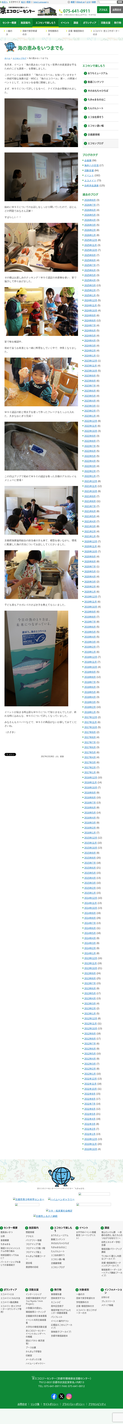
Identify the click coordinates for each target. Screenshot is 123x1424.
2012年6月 (90, 1048)
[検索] (107, 2)
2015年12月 (90, 838)
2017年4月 (90, 757)
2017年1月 (90, 772)
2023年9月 (90, 375)
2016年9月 (90, 792)
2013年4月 (90, 998)
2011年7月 (90, 1104)
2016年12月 (90, 777)
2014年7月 (90, 923)
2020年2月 (90, 586)
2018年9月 (90, 672)
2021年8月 (90, 501)
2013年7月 (90, 983)
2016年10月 (90, 787)
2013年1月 (90, 1013)
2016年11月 (90, 782)
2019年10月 (90, 607)
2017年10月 (90, 727)
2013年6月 (90, 988)
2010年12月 (90, 1139)
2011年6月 (90, 1109)
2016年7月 (90, 802)
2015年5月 (90, 873)
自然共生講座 (91, 185)
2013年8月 (90, 978)
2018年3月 (90, 702)
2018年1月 (90, 712)
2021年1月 (90, 536)
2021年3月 (90, 526)
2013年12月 (90, 958)
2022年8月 (90, 441)
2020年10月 (90, 551)
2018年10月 (90, 667)
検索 (120, 2)
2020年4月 (90, 576)
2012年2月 (90, 1068)
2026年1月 (90, 235)
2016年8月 (90, 797)
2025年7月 (90, 265)
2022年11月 (90, 426)
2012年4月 (90, 1058)
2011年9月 (90, 1094)
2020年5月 (90, 571)
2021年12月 (90, 481)
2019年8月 (90, 617)
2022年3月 (90, 466)
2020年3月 (90, 581)
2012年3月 (90, 1064)
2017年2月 (90, 767)
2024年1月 (90, 355)
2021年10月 (90, 491)
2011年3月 (90, 1124)
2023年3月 (90, 406)
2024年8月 (90, 320)
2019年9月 (90, 611)
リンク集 (35, 1404)
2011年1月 (90, 1134)
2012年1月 (90, 1074)
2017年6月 (90, 747)
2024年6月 (90, 330)
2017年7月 (90, 742)
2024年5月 (90, 335)
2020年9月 (90, 556)
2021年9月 (90, 496)
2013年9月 (90, 973)
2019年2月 (90, 647)
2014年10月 (90, 908)
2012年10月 (90, 1028)
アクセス (103, 10)
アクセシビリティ (97, 1404)
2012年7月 (90, 1043)
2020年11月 (90, 546)
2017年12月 (90, 717)
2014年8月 (90, 918)
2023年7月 (90, 385)
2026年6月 (90, 210)
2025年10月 (90, 250)
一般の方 (9, 32)
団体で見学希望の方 (29, 32)
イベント (89, 175)
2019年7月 (90, 622)
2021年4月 (90, 521)
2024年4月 (90, 340)
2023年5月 (90, 396)
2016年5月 (90, 812)
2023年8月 (90, 381)
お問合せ (22, 1404)
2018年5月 (90, 692)
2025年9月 (90, 255)
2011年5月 (90, 1114)
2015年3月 (90, 883)
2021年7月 (90, 506)
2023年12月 (90, 361)
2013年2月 (90, 1008)
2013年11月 (90, 963)
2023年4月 (90, 401)
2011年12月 (90, 1078)
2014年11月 (90, 903)
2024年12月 (90, 300)
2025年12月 (90, 240)
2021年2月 (90, 531)
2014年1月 (90, 953)
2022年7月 (90, 446)
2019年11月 (90, 601)
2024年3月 (90, 345)
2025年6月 (90, 270)
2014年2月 (90, 948)
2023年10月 (90, 371)
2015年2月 (90, 888)
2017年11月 (90, 722)
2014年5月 (90, 933)
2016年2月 (90, 828)
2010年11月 (90, 1144)
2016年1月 (90, 832)
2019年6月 (90, 627)
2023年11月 (90, 365)
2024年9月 (90, 315)
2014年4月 (90, 938)
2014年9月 (90, 913)
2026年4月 (90, 220)
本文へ (5, 2)
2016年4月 (90, 817)
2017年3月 (90, 762)
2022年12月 (90, 421)
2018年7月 (90, 682)
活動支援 (89, 170)
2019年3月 (90, 642)
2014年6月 (90, 928)
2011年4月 (90, 1119)
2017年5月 (90, 752)
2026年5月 (90, 215)
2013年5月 (90, 993)
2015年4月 (90, 878)
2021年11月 (90, 486)
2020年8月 (90, 561)
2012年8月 (90, 1038)
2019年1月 (90, 652)
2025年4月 (90, 280)
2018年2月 (90, 707)
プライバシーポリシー (73, 1404)
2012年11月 (90, 1023)
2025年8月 (90, 260)
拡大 (23, 2)
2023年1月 (90, 416)
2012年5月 (90, 1053)
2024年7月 (90, 325)
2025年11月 (90, 245)
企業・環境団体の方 (76, 32)
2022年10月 (90, 431)
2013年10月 (90, 968)
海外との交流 (91, 165)
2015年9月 (90, 853)
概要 (73, 2)
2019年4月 (90, 637)
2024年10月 (90, 310)
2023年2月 (90, 411)
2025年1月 (90, 295)
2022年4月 (90, 461)
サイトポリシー (50, 1404)
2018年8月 (90, 677)
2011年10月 (90, 1089)
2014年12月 (90, 898)
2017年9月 (90, 732)
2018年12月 (90, 657)
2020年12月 (90, 541)
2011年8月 (90, 1099)
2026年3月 (90, 225)
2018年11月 (90, 662)
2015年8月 (90, 858)
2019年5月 (90, 632)
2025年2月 (90, 290)
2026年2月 (90, 230)
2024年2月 (90, 350)
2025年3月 (90, 285)
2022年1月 (90, 476)
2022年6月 (90, 451)
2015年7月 (90, 863)
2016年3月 (90, 822)
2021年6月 (90, 511)
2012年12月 (90, 1018)
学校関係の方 (53, 32)
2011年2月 (90, 1129)
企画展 (88, 160)
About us (80, 2)
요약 (88, 2)
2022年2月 (90, 471)
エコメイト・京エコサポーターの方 (106, 32)
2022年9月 (90, 436)
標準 (29, 2)
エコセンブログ (19, 58)
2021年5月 (90, 516)
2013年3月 (90, 1003)
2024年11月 (90, 305)
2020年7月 (90, 566)
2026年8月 (90, 200)
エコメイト (90, 180)
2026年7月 (90, 205)
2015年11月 (90, 843)
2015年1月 (90, 893)
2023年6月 (90, 391)
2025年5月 (90, 275)
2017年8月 (90, 737)
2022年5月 (90, 456)
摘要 (94, 2)
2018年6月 (90, 687)
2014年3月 (90, 943)
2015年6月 (90, 868)
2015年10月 (90, 848)
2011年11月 (90, 1084)
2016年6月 (90, 807)
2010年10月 (90, 1149)
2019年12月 (90, 596)
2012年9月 (90, 1033)
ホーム (7, 58)
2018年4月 (90, 697)
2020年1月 (90, 591)
